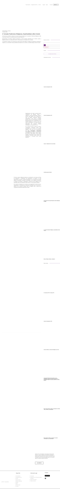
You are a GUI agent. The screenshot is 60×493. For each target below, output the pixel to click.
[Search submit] (45, 45)
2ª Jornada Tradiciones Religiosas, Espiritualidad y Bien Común (52, 230)
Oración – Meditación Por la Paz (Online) (49, 143)
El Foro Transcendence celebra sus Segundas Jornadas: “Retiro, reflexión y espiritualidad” (52, 409)
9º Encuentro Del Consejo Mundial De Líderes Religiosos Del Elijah (52, 201)
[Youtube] (45, 478)
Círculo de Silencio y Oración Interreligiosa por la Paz (51, 349)
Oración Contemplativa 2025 (48, 115)
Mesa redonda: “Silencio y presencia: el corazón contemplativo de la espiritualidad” (51, 438)
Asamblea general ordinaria (48, 172)
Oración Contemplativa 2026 (48, 321)
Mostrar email (47, 475)
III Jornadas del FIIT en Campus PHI (49, 292)
